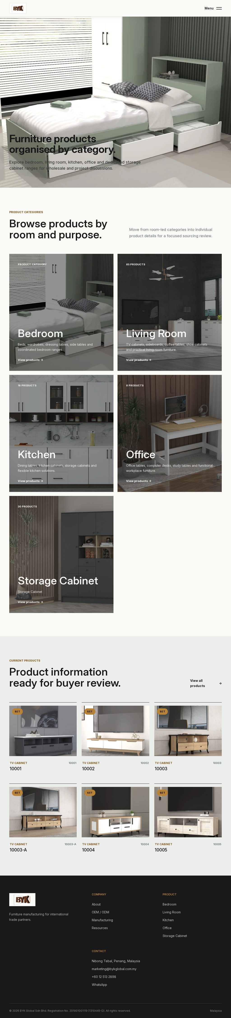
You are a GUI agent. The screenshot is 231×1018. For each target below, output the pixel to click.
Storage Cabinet (175, 936)
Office (167, 928)
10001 (15, 768)
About (96, 904)
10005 (161, 850)
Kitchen (168, 920)
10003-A (18, 850)
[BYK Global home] (17, 8)
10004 (88, 850)
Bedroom (169, 904)
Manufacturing (102, 920)
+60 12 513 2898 (104, 977)
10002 (88, 768)
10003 (161, 768)
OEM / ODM (100, 912)
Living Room (172, 912)
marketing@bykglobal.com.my (114, 969)
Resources (100, 928)
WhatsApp (99, 984)
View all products (206, 683)
